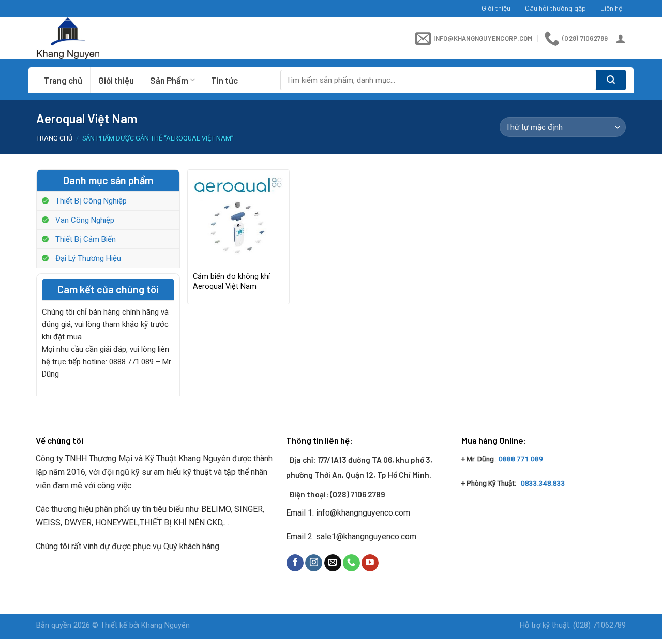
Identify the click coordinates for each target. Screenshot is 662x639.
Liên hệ (611, 8)
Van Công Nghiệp (84, 220)
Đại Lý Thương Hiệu (88, 258)
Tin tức (224, 80)
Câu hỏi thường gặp (555, 8)
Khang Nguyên (165, 625)
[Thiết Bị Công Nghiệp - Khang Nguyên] (99, 38)
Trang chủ (63, 80)
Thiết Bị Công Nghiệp (91, 201)
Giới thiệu (496, 8)
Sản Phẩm (169, 80)
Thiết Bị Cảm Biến (85, 239)
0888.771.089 (521, 459)
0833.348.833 (543, 483)
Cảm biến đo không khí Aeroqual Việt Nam (231, 281)
